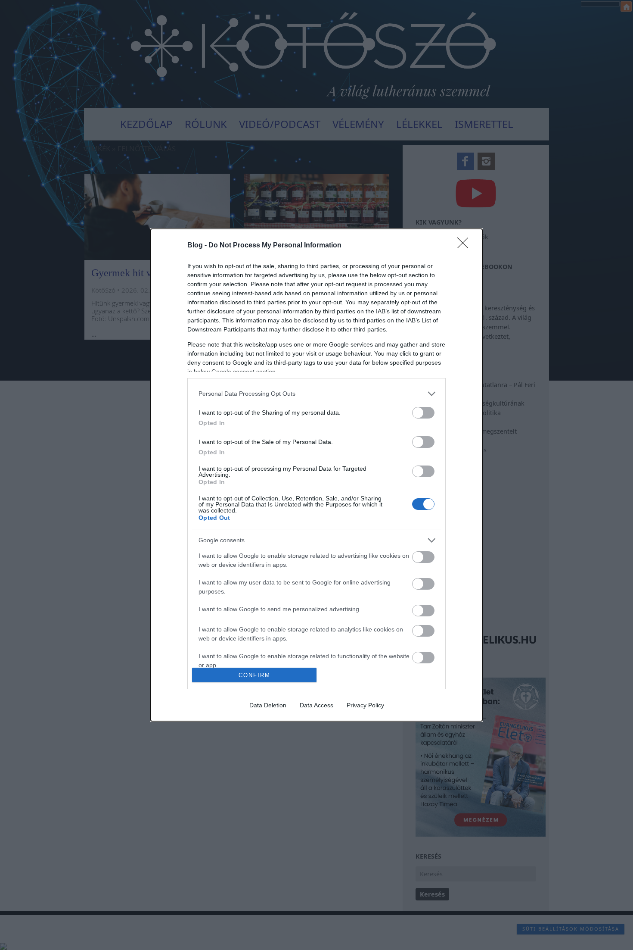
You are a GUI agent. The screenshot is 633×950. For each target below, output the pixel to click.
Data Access (316, 705)
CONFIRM (254, 675)
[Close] (465, 245)
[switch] (423, 413)
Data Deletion (267, 705)
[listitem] (316, 393)
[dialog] (316, 475)
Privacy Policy (365, 705)
